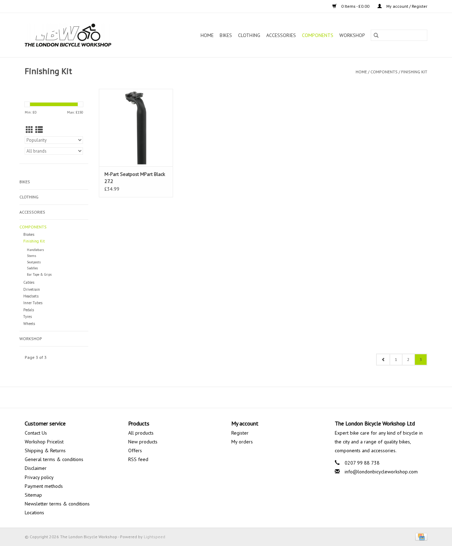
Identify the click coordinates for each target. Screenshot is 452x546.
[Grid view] (29, 130)
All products (141, 433)
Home (207, 35)
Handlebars (35, 249)
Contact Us (36, 433)
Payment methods (44, 486)
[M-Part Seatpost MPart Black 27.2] (136, 127)
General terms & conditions (54, 459)
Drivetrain (31, 289)
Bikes (226, 35)
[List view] (39, 130)
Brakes (28, 234)
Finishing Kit (414, 71)
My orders (242, 441)
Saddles (32, 268)
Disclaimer (36, 468)
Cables (28, 282)
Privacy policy (39, 477)
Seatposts (34, 262)
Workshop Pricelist (44, 441)
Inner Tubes (32, 302)
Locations (34, 512)
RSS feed (138, 459)
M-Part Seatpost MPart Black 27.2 (135, 177)
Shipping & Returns (45, 450)
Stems (31, 255)
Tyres (27, 316)
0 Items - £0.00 (355, 6)
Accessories (281, 35)
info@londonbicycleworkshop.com (381, 471)
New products (142, 441)
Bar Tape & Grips (39, 274)
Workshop (352, 35)
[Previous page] (383, 359)
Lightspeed (154, 536)
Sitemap (33, 495)
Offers (135, 450)
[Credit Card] (420, 536)
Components (317, 35)
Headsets (30, 296)
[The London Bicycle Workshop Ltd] (80, 35)
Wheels (29, 323)
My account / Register (406, 6)
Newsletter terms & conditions (57, 504)
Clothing (249, 35)
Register (240, 433)
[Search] (376, 35)
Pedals (28, 309)
